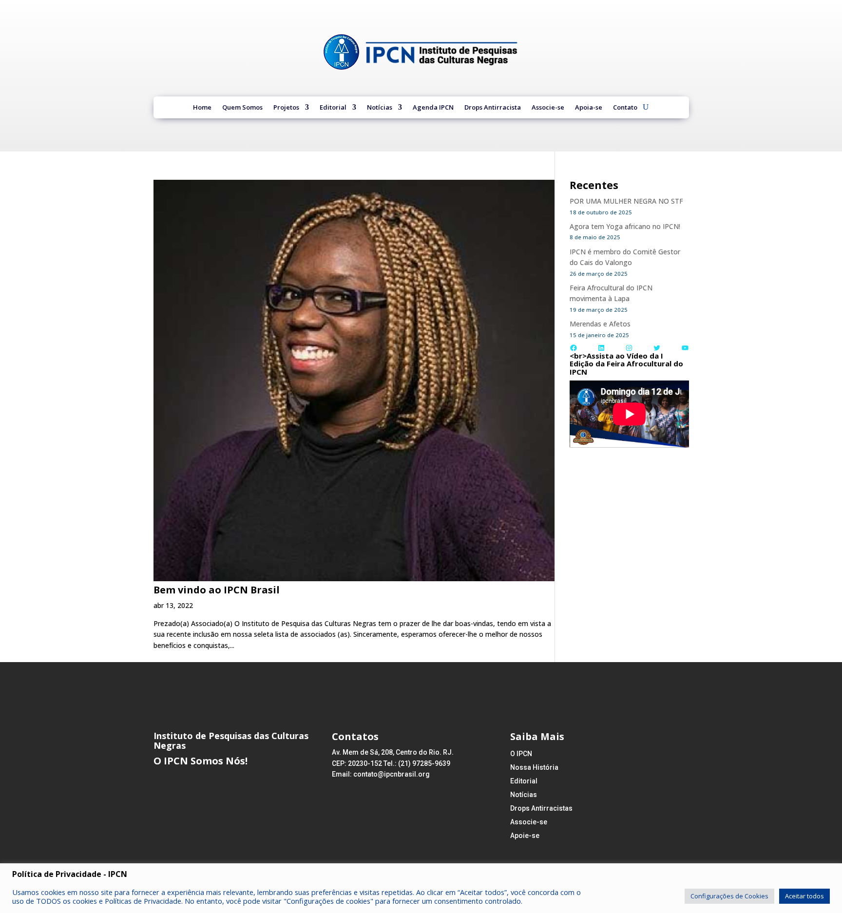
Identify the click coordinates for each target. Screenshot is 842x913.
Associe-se (548, 108)
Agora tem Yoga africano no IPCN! (625, 226)
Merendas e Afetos (600, 323)
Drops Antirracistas (541, 808)
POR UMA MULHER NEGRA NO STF (626, 201)
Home (202, 108)
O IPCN (521, 754)
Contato (625, 108)
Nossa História (534, 767)
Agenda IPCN (433, 108)
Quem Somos (242, 108)
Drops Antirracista (492, 108)
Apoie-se (524, 835)
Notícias (379, 108)
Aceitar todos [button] (804, 896)
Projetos (286, 108)
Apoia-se (588, 108)
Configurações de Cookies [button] (729, 896)
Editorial (333, 108)
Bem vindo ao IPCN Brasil (216, 589)
